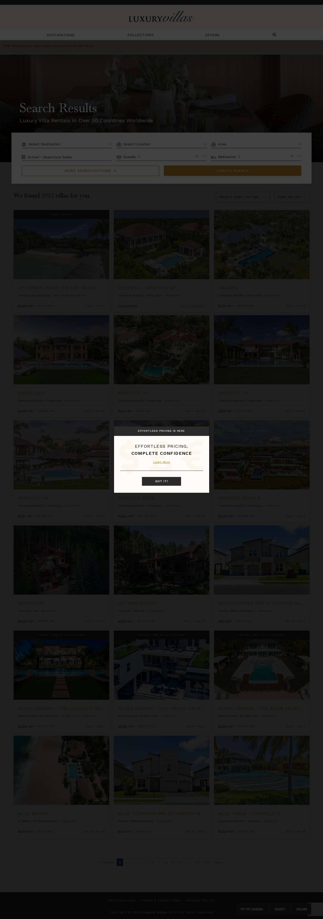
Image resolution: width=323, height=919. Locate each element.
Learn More (161, 462)
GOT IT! (161, 481)
